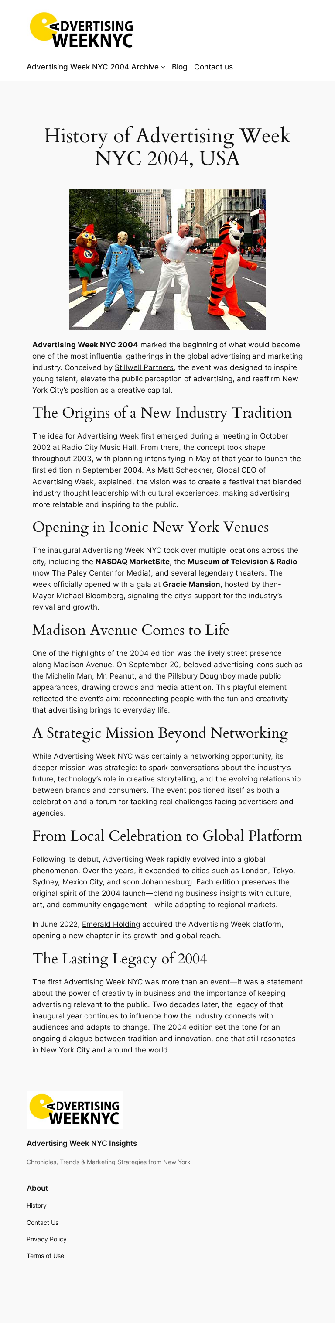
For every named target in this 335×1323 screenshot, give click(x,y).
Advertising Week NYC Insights (82, 1143)
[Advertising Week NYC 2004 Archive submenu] (163, 67)
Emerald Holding (111, 924)
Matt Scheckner (184, 470)
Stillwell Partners (144, 367)
